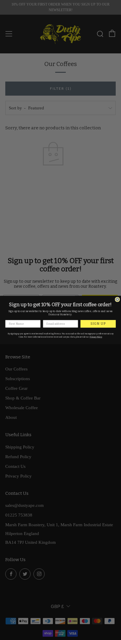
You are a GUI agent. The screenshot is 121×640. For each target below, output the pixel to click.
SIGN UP (98, 324)
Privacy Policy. (96, 337)
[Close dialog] (117, 299)
